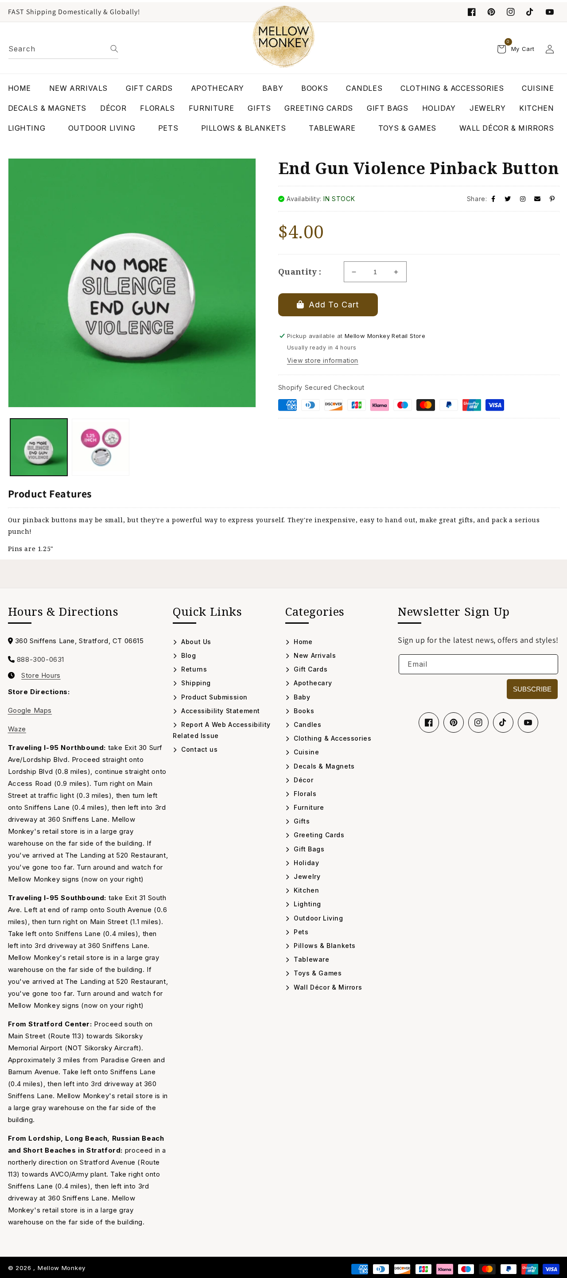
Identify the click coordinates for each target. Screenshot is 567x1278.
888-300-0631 (40, 659)
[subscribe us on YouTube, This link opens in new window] (549, 12)
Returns (193, 669)
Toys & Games (317, 973)
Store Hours (41, 675)
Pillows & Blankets (324, 945)
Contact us (198, 749)
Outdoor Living (317, 918)
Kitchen (305, 890)
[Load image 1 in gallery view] (39, 447)
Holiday (305, 862)
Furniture (308, 807)
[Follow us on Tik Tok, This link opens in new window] (530, 12)
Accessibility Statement (219, 711)
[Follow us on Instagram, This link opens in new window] (510, 12)
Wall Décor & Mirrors (327, 987)
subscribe (532, 689)
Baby (301, 697)
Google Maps (30, 710)
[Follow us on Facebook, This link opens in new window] (472, 12)
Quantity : (300, 271)
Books (303, 711)
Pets (300, 932)
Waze (17, 729)
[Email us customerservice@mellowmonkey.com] (537, 198)
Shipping (195, 683)
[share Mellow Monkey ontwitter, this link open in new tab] (508, 198)
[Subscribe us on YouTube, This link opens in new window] (528, 722)
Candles (306, 724)
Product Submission (213, 697)
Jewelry (306, 876)
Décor (302, 780)
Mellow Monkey (61, 1267)
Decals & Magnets (323, 766)
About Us (195, 641)
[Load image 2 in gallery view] (100, 447)
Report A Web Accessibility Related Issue (222, 730)
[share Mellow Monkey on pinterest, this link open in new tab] (552, 198)
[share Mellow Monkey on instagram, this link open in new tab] (523, 198)
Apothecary (312, 683)
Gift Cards (309, 669)
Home (302, 641)
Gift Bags (308, 849)
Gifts (301, 821)
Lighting (306, 904)
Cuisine (305, 752)
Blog (187, 655)
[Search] (114, 48)
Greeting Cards (318, 835)
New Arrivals (314, 655)
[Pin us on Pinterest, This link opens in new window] (491, 12)
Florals (304, 793)
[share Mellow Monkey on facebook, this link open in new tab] (493, 198)
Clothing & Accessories (331, 738)
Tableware (311, 959)
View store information (322, 360)
